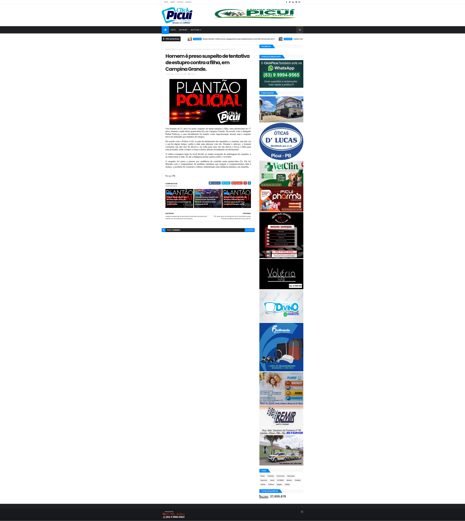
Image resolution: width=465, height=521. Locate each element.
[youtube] (293, 2)
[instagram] (296, 2)
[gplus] (299, 2)
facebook (249, 230)
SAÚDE (287, 484)
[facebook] (286, 2)
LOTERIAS (280, 480)
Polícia (173, 49)
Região (279, 484)
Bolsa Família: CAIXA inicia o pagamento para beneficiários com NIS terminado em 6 (216, 39)
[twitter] (289, 2)
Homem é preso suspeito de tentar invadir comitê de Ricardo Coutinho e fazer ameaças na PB (206, 200)
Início (166, 2)
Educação (291, 476)
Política (271, 484)
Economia (265, 39)
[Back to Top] (302, 511)
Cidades (271, 476)
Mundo (289, 480)
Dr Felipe (183, 30)
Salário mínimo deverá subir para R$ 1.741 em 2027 (292, 39)
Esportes (264, 480)
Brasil (263, 476)
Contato (180, 2)
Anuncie (188, 2)
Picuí (173, 30)
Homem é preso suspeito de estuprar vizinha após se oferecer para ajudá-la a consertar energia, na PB (235, 200)
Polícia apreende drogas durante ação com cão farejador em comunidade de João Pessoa (179, 200)
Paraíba (297, 480)
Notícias (195, 30)
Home (167, 49)
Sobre (172, 2)
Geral (272, 480)
